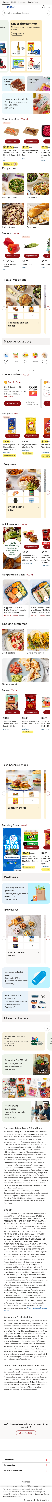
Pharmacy (22, 2)
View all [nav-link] (30, 575)
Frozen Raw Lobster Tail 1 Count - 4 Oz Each (30, 152)
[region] (26, 1494)
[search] (47, 13)
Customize (39, 1494)
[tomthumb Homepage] (11, 7)
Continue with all (43, 1500)
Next (46, 598)
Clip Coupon (12, 403)
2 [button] (22, 370)
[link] (9, 108)
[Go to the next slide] (46, 393)
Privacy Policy (8, 1496)
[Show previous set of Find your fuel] (4, 938)
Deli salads (32, 197)
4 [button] (30, 370)
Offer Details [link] (8, 396)
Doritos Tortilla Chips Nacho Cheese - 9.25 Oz (30, 723)
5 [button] (33, 370)
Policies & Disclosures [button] (13, 1470)
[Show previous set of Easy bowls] (4, 493)
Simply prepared (9, 684)
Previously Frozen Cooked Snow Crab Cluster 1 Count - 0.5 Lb (11, 154)
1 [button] (18, 370)
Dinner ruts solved (35, 653)
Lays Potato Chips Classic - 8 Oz (29, 446)
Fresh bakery (33, 227)
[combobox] (26, 13)
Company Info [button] (9, 1465)
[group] (26, 46)
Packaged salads (9, 197)
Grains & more (8, 227)
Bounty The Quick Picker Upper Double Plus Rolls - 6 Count (30, 858)
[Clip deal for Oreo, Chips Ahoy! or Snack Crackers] (38, 48)
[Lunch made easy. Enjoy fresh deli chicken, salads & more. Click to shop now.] (11, 548)
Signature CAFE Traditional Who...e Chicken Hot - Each (29, 557)
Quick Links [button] (9, 1460)
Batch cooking (8, 653)
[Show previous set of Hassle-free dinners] (4, 308)
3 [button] (26, 370)
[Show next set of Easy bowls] (48, 493)
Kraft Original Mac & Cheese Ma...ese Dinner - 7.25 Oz (11, 447)
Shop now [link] (17, 33)
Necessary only (30, 1500)
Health (13, 2)
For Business (33, 2)
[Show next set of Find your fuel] (48, 938)
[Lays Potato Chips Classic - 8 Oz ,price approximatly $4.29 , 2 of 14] (30, 438)
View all (24, 119)
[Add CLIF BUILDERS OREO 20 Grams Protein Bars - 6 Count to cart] (4, 51)
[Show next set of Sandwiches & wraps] (48, 793)
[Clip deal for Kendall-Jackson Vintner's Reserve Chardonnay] (22, 48)
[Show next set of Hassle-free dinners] (48, 308)
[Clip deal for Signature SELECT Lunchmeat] (22, 63)
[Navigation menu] (3, 7)
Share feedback (26, 1433)
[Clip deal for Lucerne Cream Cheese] (38, 63)
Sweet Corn (27, 264)
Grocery (6, 2)
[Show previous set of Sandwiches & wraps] (4, 793)
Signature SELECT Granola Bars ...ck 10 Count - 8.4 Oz (11, 723)
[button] (43, 7)
